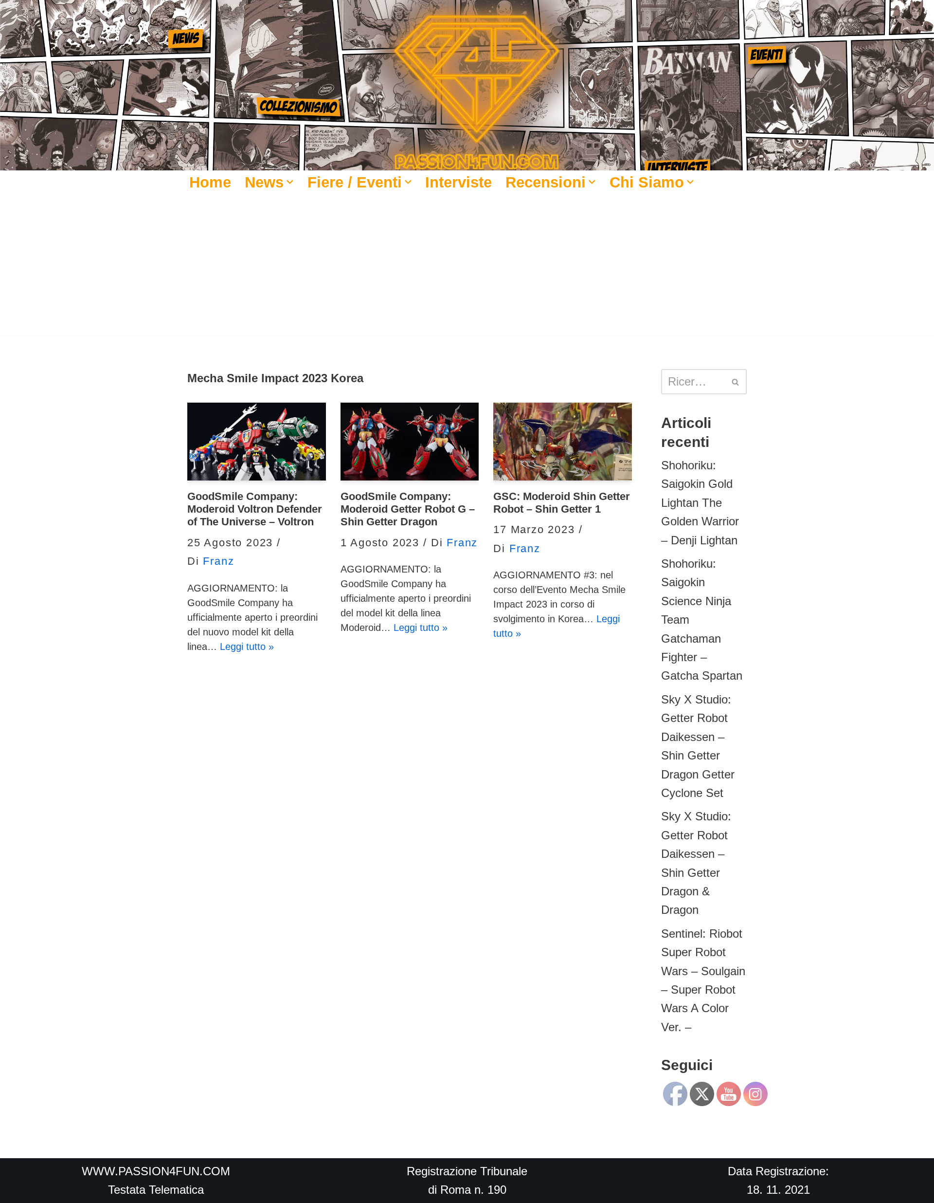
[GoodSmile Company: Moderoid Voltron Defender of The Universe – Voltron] (256, 442)
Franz (218, 561)
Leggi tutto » (247, 646)
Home (210, 182)
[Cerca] (736, 381)
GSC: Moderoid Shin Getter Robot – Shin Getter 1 (561, 502)
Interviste (458, 182)
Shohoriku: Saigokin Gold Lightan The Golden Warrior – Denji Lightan (700, 503)
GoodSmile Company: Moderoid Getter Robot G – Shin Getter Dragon (408, 509)
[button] (290, 182)
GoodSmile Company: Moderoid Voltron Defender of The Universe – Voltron (254, 509)
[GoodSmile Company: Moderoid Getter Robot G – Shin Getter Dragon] (410, 442)
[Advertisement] (467, 267)
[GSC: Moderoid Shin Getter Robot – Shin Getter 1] (562, 442)
